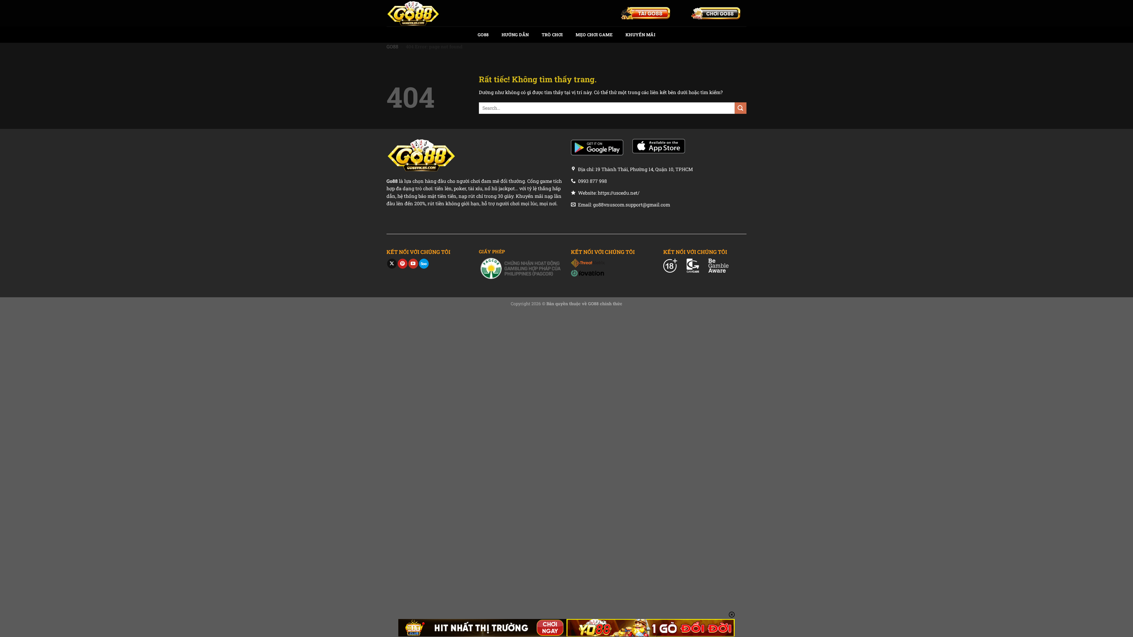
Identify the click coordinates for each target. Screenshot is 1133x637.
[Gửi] (740, 108)
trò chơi (552, 34)
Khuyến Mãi (640, 34)
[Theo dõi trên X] (392, 264)
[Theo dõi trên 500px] (424, 264)
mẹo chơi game (594, 34)
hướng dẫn (515, 34)
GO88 (483, 34)
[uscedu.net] (416, 13)
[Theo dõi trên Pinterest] (402, 264)
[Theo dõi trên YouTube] (413, 264)
